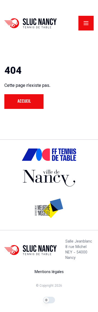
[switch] (49, 300)
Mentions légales (49, 272)
